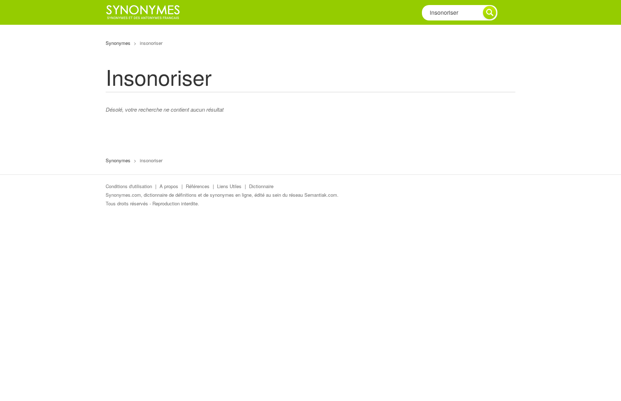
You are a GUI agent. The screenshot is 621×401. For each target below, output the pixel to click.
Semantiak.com (320, 194)
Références (198, 186)
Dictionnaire (261, 186)
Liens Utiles (229, 186)
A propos (169, 186)
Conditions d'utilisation (129, 186)
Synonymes (118, 42)
